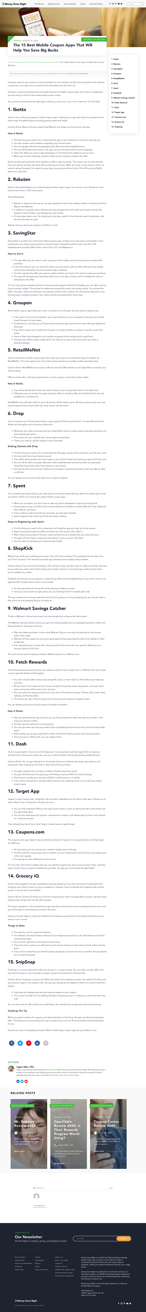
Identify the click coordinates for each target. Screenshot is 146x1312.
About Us (59, 1257)
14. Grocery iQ (117, 122)
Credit (38, 1263)
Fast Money (39, 4)
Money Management (23, 1263)
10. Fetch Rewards (119, 102)
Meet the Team (61, 1260)
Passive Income (54, 4)
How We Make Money (64, 1273)
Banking (18, 1266)
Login (111, 1188)
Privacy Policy (61, 1266)
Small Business (41, 1270)
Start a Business (70, 4)
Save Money (20, 1260)
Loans (37, 1257)
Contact (59, 1263)
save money (21, 919)
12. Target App (117, 112)
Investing (19, 1270)
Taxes (37, 1266)
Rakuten (11, 187)
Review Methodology (64, 1276)
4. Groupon (116, 73)
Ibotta (10, 117)
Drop (10, 421)
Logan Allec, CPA (25, 1066)
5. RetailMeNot (117, 78)
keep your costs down (67, 101)
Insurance (39, 1260)
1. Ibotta (115, 59)
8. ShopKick (116, 93)
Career (83, 4)
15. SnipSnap (117, 127)
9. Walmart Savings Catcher (123, 98)
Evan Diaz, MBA (25, 1133)
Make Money (20, 1257)
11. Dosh (115, 107)
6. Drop (114, 83)
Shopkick (22, 559)
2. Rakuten (116, 64)
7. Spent (115, 88)
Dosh (10, 751)
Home (10, 62)
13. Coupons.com (118, 117)
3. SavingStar (117, 69)
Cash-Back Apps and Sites (94, 39)
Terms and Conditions (65, 1270)
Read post (19, 1151)
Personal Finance (96, 4)
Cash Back (32, 62)
